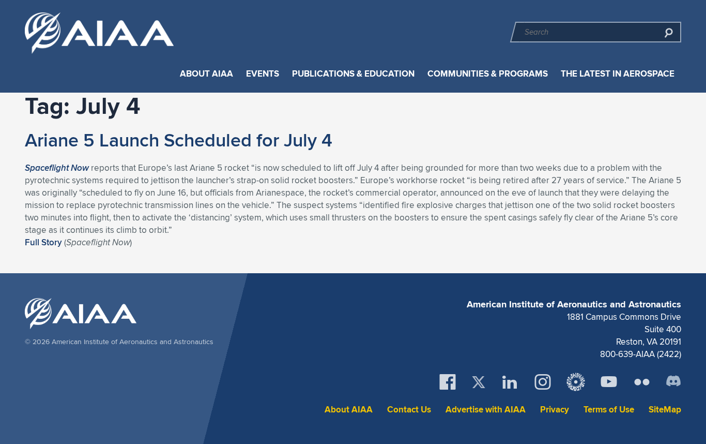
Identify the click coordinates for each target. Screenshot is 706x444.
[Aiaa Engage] (575, 381)
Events (262, 73)
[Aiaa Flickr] (641, 381)
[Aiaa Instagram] (542, 381)
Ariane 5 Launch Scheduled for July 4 (178, 139)
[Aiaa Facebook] (447, 381)
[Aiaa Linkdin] (509, 381)
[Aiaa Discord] (673, 381)
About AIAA (206, 73)
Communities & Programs (487, 73)
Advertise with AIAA (486, 409)
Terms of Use (609, 409)
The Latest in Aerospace (617, 73)
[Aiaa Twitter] (478, 382)
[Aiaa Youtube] (608, 381)
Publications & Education (353, 73)
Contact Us (409, 409)
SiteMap (665, 409)
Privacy (554, 409)
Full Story (43, 242)
